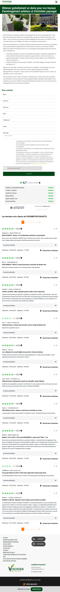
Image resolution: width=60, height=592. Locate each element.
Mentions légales (9, 552)
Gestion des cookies (9, 561)
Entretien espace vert (10, 540)
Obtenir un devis (36, 589)
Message (6, 133)
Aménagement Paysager (10, 542)
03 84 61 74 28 (37, 571)
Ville (4, 113)
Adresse (6, 107)
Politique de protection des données (15, 559)
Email (5, 126)
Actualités (6, 548)
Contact (5, 550)
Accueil (5, 538)
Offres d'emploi (8, 546)
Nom (5, 94)
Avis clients (7, 544)
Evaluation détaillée (9, 245)
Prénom (6, 101)
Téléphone (6, 120)
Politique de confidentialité (38, 163)
